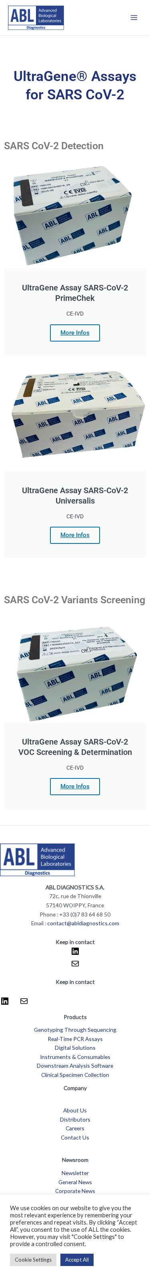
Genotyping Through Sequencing (75, 1029)
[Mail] (75, 966)
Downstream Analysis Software (75, 1065)
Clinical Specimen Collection (75, 1074)
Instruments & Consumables (75, 1056)
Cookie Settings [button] (33, 1259)
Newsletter (75, 1172)
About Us (75, 1110)
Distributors (75, 1119)
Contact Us (75, 1137)
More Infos (75, 332)
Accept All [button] (77, 1259)
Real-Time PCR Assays (75, 1038)
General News (75, 1182)
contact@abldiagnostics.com (83, 923)
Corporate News (75, 1190)
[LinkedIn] (75, 953)
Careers (75, 1128)
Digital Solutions (75, 1047)
